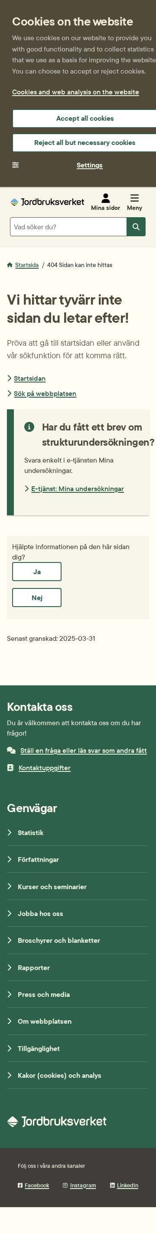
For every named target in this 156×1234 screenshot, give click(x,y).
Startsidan (30, 378)
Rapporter (34, 967)
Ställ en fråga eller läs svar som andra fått (83, 750)
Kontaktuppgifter (45, 767)
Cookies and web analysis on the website (75, 91)
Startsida (27, 265)
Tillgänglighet (39, 1048)
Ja (37, 571)
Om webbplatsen (45, 1021)
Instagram (83, 1185)
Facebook (37, 1185)
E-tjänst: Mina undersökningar (77, 488)
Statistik (30, 832)
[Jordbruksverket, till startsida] (47, 202)
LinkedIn (127, 1185)
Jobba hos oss (40, 913)
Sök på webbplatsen (45, 393)
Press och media (44, 994)
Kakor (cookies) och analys (59, 1075)
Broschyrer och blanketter (59, 940)
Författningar (38, 859)
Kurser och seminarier (52, 886)
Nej (37, 597)
